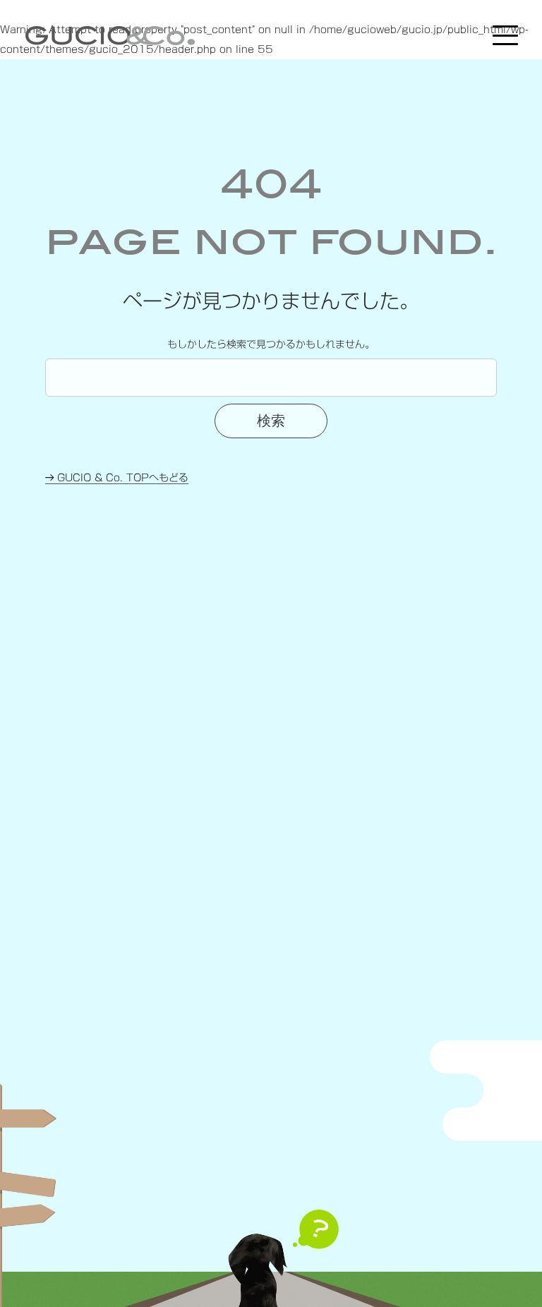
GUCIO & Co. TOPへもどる (121, 478)
